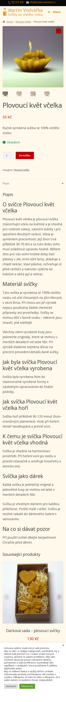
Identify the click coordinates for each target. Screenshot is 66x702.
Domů (9, 21)
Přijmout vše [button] (27, 686)
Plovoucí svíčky (23, 21)
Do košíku (24, 155)
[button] (58, 31)
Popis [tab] (6, 183)
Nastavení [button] (11, 686)
